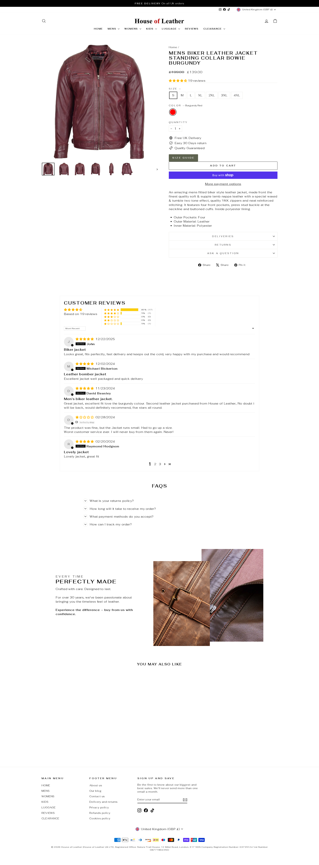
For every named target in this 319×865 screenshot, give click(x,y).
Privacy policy (99, 807)
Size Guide (183, 157)
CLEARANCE (213, 28)
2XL (212, 95)
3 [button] (160, 464)
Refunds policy (99, 813)
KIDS (150, 28)
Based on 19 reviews (80, 314)
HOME (98, 28)
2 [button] (155, 464)
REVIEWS (191, 28)
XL (200, 95)
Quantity (178, 122)
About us (95, 785)
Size (175, 88)
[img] (85, 339)
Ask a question (223, 253)
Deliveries (223, 236)
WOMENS (131, 28)
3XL (224, 95)
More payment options (223, 184)
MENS (112, 28)
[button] (178, 81)
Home (173, 47)
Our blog (95, 790)
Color (185, 105)
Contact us (97, 796)
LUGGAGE (169, 28)
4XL (237, 95)
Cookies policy (99, 818)
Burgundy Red (172, 112)
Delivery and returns (103, 801)
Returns (223, 244)
